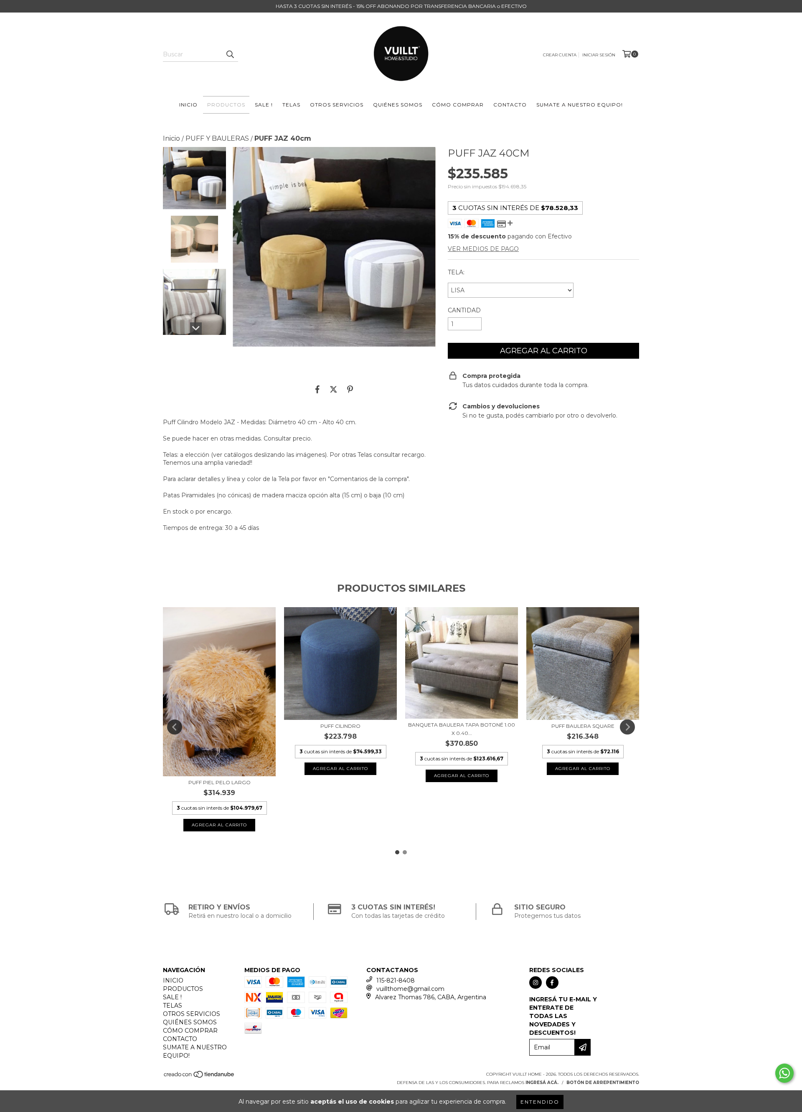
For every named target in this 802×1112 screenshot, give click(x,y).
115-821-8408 (395, 980)
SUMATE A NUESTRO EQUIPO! (579, 104)
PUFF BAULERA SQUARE (582, 726)
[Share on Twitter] (334, 389)
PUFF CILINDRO (340, 726)
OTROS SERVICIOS (336, 104)
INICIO (188, 104)
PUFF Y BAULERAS (217, 138)
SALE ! (264, 104)
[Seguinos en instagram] (535, 982)
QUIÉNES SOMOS (397, 104)
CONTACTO (510, 104)
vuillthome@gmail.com (410, 989)
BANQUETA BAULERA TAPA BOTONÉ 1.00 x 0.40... (461, 729)
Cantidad (464, 310)
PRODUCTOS (226, 104)
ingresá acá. (541, 1082)
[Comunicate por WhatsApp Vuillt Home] (784, 1073)
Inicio (171, 138)
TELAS (291, 104)
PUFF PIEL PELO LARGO (219, 782)
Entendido (539, 1102)
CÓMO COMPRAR (458, 104)
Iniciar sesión (598, 55)
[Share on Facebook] (317, 389)
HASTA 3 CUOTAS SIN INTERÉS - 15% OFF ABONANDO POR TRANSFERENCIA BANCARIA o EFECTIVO (401, 6)
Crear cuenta (559, 55)
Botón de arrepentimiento (602, 1082)
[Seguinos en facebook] (552, 982)
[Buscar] (229, 54)
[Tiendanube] (199, 1077)
